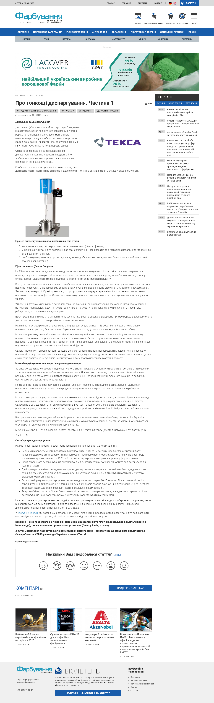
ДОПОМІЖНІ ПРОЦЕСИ (107, 110)
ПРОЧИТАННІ (191, 103)
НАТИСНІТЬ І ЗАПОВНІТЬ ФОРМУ (88, 693)
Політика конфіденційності (142, 684)
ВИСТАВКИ (89, 39)
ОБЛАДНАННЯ (85, 110)
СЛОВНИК (163, 39)
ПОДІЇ (46, 39)
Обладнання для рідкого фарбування (37, 110)
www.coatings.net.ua (26, 682)
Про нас (111, 3)
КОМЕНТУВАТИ (175, 103)
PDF (150, 103)
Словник (134, 690)
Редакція (126, 3)
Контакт (158, 3)
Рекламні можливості (139, 680)
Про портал (135, 677)
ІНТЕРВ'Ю (65, 39)
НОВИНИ (26, 39)
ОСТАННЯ (161, 103)
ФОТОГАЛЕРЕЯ (118, 39)
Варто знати (68, 110)
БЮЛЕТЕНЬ (186, 39)
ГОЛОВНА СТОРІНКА (24, 95)
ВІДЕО (142, 39)
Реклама (142, 3)
